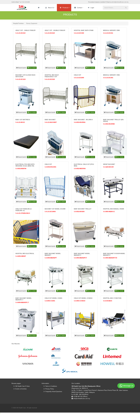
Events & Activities (20, 389)
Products (65, 7)
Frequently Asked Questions (53, 391)
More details (32, 67)
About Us (51, 7)
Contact (79, 7)
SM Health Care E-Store (22, 386)
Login (92, 7)
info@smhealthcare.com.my (120, 2)
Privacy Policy (49, 389)
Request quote (21, 67)
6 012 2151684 (25, 2)
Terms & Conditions (50, 386)
